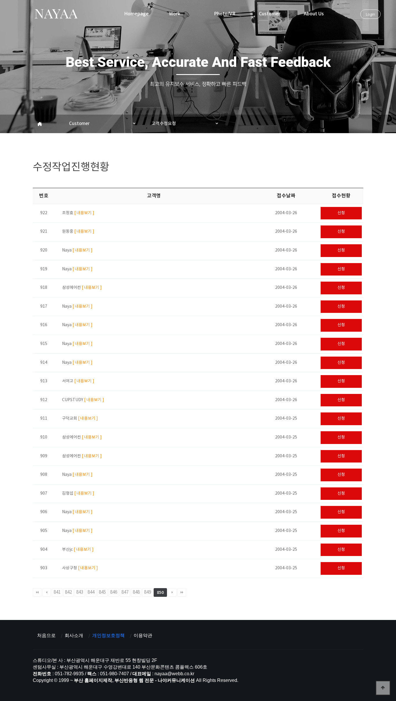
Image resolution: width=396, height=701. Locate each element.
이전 (46, 592)
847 (124, 592)
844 (91, 592)
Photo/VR (224, 13)
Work (174, 13)
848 (136, 592)
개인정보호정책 (108, 635)
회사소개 (74, 635)
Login (370, 14)
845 (102, 592)
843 (79, 592)
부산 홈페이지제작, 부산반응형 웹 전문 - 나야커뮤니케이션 (55, 15)
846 (113, 592)
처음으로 (46, 635)
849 (147, 592)
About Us (314, 13)
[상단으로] (383, 688)
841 (57, 592)
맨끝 (181, 592)
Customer (269, 13)
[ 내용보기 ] (84, 213)
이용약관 (143, 635)
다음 (172, 592)
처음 (37, 592)
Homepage (136, 13)
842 (68, 592)
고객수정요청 (164, 123)
